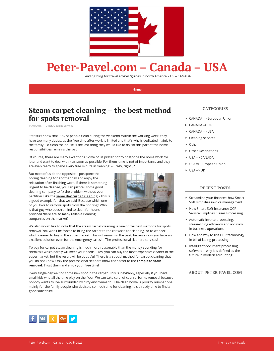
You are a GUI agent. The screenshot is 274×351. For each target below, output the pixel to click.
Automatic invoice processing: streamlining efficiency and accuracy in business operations (216, 224)
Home (137, 89)
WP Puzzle (238, 342)
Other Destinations (203, 151)
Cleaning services (63, 125)
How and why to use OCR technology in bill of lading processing (216, 237)
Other (49, 125)
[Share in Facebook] (33, 319)
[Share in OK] (53, 319)
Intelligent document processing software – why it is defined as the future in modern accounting (214, 250)
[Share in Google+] (63, 319)
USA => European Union (207, 164)
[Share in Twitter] (73, 319)
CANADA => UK (200, 125)
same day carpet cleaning (77, 196)
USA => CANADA (201, 157)
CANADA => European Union (210, 118)
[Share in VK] (43, 319)
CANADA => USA (201, 131)
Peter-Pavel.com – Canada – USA (137, 65)
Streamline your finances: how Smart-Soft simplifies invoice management (217, 200)
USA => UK (197, 170)
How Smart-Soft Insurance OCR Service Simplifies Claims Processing (216, 210)
